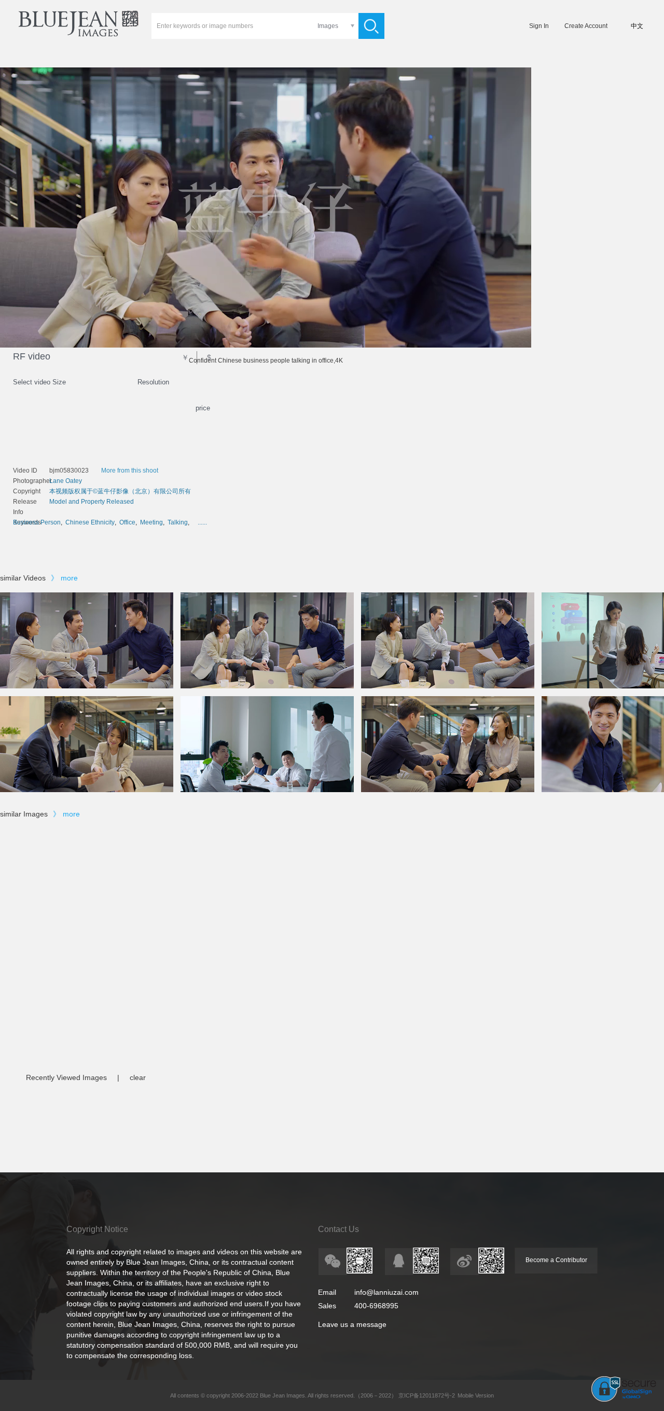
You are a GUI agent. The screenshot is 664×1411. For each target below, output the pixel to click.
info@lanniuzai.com (386, 1292)
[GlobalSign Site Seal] (623, 1399)
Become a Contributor (556, 1260)
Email (327, 1292)
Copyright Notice (97, 1229)
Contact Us (338, 1229)
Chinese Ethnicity (90, 522)
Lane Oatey (65, 481)
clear (138, 1077)
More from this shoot (129, 470)
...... (202, 522)
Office (127, 522)
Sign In (539, 26)
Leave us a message (352, 1324)
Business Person (37, 522)
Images (327, 26)
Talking (178, 522)
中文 (637, 26)
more (69, 578)
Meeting (151, 522)
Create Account (585, 26)
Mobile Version (476, 1395)
